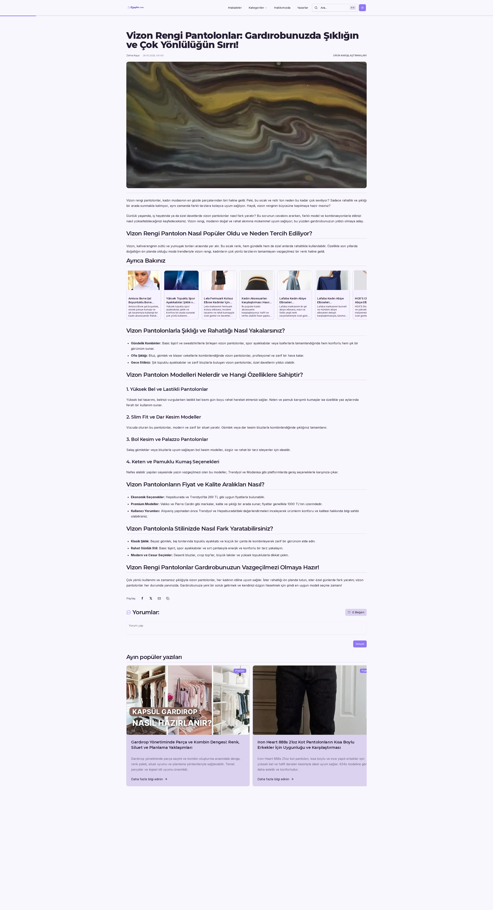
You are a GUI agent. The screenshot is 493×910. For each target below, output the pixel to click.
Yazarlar (302, 7)
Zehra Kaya (132, 55)
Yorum (359, 644)
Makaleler (235, 7)
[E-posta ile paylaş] (159, 598)
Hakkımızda (282, 7)
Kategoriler (256, 7)
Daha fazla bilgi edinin (147, 779)
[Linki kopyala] (167, 598)
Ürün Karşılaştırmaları (350, 55)
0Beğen (358, 612)
